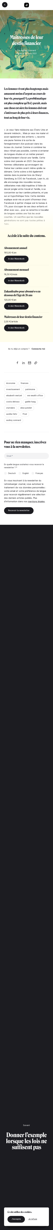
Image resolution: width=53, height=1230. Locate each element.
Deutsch (12, 473)
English (26, 473)
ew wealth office (35, 395)
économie (10, 383)
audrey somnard (13, 420)
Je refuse (32, 1219)
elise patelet (26, 408)
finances (24, 383)
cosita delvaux (13, 401)
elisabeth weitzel (14, 395)
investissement (13, 389)
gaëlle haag (30, 401)
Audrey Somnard (28, 50)
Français (39, 473)
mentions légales (36, 501)
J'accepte (16, 1219)
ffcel (25, 414)
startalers (10, 408)
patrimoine (30, 389)
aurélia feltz (11, 414)
